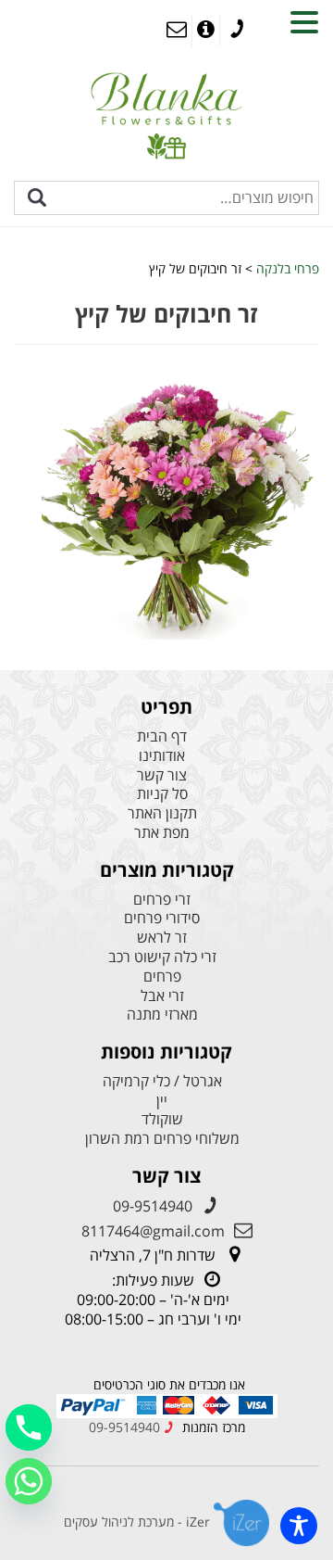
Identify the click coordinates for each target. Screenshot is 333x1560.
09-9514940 (152, 1206)
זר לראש (162, 937)
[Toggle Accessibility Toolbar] (298, 1525)
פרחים (162, 976)
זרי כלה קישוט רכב (162, 957)
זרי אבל (162, 996)
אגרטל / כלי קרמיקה (162, 1081)
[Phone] (29, 1427)
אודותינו (162, 756)
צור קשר (162, 775)
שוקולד (162, 1119)
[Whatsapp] (29, 1481)
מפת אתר (162, 833)
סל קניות (162, 794)
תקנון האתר (162, 813)
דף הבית (162, 736)
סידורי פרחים (162, 918)
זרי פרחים (162, 899)
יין (161, 1100)
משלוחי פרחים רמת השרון (162, 1138)
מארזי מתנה (162, 1014)
